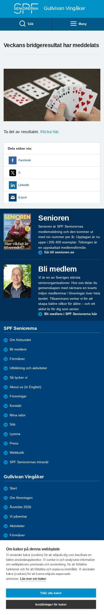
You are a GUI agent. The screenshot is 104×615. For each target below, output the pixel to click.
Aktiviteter (17, 526)
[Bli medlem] (17, 281)
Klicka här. (49, 131)
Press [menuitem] (14, 443)
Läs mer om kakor (33, 579)
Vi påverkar (18, 516)
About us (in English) (25, 387)
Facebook (24, 160)
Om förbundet (20, 340)
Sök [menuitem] (30, 24)
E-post (22, 197)
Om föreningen (21, 498)
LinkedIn (23, 185)
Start (13, 488)
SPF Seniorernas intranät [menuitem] (29, 462)
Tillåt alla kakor (51, 593)
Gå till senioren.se (59, 252)
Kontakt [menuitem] (15, 406)
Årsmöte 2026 (20, 507)
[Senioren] (17, 232)
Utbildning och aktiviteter (28, 368)
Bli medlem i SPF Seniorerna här (70, 314)
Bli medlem (18, 349)
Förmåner (17, 359)
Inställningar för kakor (51, 604)
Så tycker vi (18, 377)
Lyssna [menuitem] (15, 434)
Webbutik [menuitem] (17, 452)
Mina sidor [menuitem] (18, 415)
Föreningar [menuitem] (18, 396)
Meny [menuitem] (82, 24)
